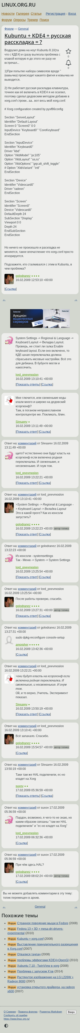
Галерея (22, 14)
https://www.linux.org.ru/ (17, 1018)
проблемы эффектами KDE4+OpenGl (43, 960)
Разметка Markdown (51, 1011)
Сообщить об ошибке (15, 1015)
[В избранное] (68, 51)
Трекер (32, 20)
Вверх (71, 1012)
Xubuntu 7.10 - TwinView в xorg (38, 965)
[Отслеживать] (68, 62)
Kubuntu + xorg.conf (30, 938)
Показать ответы (27, 384)
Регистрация (55, 14)
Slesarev (21, 421)
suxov (19, 786)
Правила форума (27, 1011)
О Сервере (10, 1011)
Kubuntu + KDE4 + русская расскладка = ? (37, 38)
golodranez (23, 275)
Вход (72, 14)
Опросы (19, 20)
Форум (6, 20)
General (23, 28)
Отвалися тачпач (29, 954)
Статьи (36, 14)
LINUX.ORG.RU (18, 5)
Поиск (44, 20)
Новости (8, 14)
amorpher (22, 644)
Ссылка (10, 289)
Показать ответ (26, 431)
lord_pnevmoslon (27, 374)
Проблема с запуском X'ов (35, 971)
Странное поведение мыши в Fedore (42, 923)
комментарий (27, 443)
